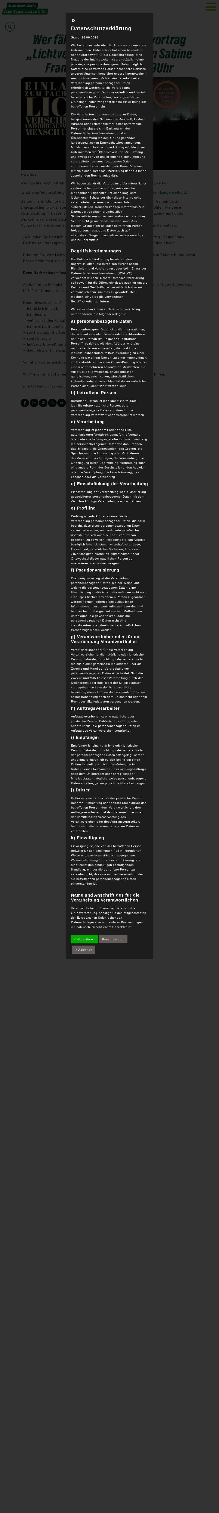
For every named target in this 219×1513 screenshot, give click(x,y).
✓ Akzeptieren (84, 939)
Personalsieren (113, 939)
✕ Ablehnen (83, 949)
